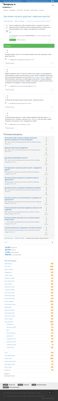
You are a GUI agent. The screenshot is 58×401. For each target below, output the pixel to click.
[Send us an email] (52, 1)
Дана (19, 103)
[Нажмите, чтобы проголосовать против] (5, 27)
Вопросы (6, 10)
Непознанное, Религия (10, 361)
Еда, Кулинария (8, 284)
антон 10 (19, 124)
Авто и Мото (8, 266)
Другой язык (8, 370)
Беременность (10, 324)
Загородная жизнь (11, 338)
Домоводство (10, 336)
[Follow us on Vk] (53, 1)
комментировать (21, 39)
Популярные (12, 10)
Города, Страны (8, 275)
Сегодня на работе (36, 150)
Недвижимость (8, 272)
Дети (8, 330)
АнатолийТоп (20, 230)
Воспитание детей (11, 327)
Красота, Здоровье (9, 301)
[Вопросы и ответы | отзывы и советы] (9, 5)
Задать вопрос (34, 10)
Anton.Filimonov (20, 222)
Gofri (20, 150)
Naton (19, 190)
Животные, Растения (10, 287)
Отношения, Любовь (10, 289)
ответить (13, 39)
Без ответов (20, 10)
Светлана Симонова (22, 86)
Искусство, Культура (9, 292)
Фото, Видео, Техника (10, 364)
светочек (20, 201)
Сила (18, 172)
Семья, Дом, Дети (9, 321)
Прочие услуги (35, 190)
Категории (26, 10)
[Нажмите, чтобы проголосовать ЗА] (5, 26)
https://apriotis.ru (33, 119)
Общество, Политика (10, 310)
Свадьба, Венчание (11, 344)
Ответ (9, 59)
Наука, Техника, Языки (10, 304)
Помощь (41, 10)
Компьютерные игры (10, 295)
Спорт (6, 352)
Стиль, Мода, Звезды (10, 355)
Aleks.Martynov (21, 59)
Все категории (10, 260)
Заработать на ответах (17, 392)
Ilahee (19, 142)
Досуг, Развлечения (9, 281)
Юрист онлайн (8, 367)
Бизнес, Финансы (9, 269)
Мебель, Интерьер (47, 35)
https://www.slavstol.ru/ (38, 77)
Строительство (10, 347)
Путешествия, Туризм (10, 316)
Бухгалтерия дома (11, 333)
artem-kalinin (22, 35)
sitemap (38, 392)
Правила (24, 392)
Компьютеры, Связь (9, 298)
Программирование (9, 313)
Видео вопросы (8, 263)
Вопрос (10, 35)
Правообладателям (31, 392)
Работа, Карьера (9, 318)
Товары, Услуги (8, 358)
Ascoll (20, 160)
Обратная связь (7, 392)
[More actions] (50, 40)
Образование (8, 307)
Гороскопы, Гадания (9, 278)
